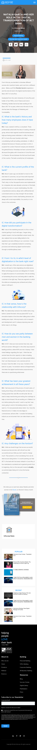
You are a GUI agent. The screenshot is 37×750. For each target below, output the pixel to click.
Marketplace (23, 689)
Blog (21, 679)
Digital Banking (18, 35)
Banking (23, 657)
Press (21, 692)
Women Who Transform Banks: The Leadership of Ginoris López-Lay (22, 562)
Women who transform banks (18, 39)
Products (4, 667)
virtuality (30, 467)
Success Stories (24, 682)
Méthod (3, 670)
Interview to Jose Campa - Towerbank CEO (22, 555)
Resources (24, 675)
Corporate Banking (25, 667)
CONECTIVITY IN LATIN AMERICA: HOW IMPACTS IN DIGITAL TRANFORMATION (23, 578)
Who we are (4, 661)
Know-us (4, 674)
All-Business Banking (26, 670)
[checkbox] (18, 711)
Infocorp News (19, 28)
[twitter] (16, 44)
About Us (4, 657)
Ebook (14, 490)
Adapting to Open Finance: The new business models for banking (22, 593)
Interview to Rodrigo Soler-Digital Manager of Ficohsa (21, 609)
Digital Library (24, 685)
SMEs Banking (24, 664)
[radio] (18, 711)
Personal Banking (25, 661)
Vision (3, 664)
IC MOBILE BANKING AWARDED (21, 570)
